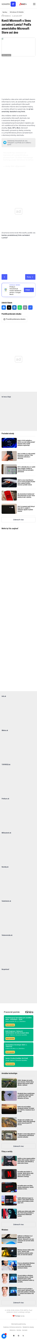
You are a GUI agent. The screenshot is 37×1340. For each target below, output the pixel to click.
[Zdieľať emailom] (25, 307)
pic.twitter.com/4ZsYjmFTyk (15, 162)
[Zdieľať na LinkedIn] (14, 307)
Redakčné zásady (28, 1327)
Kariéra (19, 1330)
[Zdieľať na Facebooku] (4, 307)
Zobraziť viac (18, 520)
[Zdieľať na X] (9, 307)
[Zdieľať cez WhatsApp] (20, 307)
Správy (4, 12)
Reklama (12, 1330)
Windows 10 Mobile (17, 12)
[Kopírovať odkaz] (30, 307)
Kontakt (24, 1330)
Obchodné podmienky (18, 1324)
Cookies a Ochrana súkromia (12, 1327)
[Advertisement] (18, 78)
